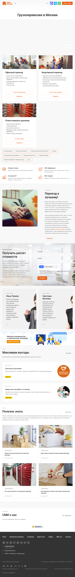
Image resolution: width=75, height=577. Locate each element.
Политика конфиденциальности (10, 568)
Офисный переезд (11, 43)
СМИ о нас (59, 537)
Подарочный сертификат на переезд (17, 389)
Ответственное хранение (17, 120)
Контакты (68, 537)
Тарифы (50, 537)
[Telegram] (55, 3)
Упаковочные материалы (17, 537)
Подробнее (19, 96)
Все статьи (68, 412)
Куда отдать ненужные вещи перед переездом (55, 453)
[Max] (51, 3)
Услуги (4, 537)
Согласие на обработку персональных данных (36, 568)
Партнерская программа (13, 368)
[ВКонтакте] (14, 542)
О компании (30, 537)
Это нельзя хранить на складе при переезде (18, 491)
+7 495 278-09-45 (9, 546)
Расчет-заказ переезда (19, 92)
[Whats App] (59, 3)
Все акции (68, 353)
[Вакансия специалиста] (37, 338)
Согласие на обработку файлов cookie (63, 568)
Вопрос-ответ (41, 537)
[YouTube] (24, 542)
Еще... (29, 159)
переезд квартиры (60, 229)
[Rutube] (28, 542)
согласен (43, 271)
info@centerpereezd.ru (9, 550)
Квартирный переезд (26, 43)
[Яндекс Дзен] (17, 542)
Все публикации (67, 515)
